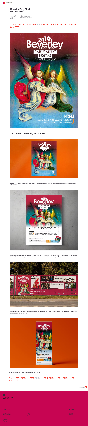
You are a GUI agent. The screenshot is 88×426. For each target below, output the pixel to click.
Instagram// (71, 414)
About (28, 414)
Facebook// (71, 413)
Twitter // (70, 415)
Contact (28, 418)
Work (28, 415)
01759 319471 (7, 413)
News (28, 416)
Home (28, 413)
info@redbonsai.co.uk (7, 414)
